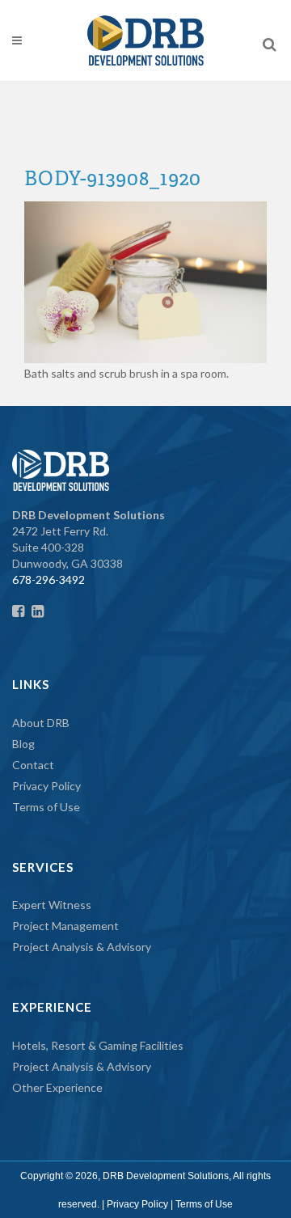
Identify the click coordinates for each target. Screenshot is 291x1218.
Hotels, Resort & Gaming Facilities (97, 1045)
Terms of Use (46, 807)
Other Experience (57, 1087)
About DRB (41, 723)
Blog (23, 744)
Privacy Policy (46, 786)
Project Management (65, 926)
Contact (33, 765)
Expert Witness (51, 904)
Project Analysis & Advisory (81, 947)
